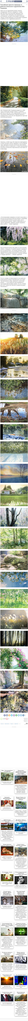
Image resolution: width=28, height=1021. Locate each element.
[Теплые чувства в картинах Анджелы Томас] (7, 855)
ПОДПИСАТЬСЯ (18, 1)
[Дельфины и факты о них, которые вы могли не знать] (21, 831)
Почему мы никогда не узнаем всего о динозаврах (7, 953)
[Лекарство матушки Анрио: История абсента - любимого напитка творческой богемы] (21, 935)
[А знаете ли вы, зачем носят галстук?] (7, 1001)
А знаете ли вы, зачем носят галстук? (7, 993)
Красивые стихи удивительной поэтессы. (7, 987)
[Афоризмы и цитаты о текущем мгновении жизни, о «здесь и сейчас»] (1, 1)
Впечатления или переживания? (21, 993)
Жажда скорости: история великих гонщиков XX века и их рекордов (21, 954)
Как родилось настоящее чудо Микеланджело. (7, 906)
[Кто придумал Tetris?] (21, 984)
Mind (27, 723)
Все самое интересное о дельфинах (21, 833)
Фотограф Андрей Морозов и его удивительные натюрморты (21, 893)
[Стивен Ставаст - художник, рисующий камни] (21, 856)
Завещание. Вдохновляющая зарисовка (7, 798)
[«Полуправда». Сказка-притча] (7, 880)
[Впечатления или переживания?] (21, 1000)
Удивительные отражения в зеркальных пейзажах (7, 820)
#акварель (26, 721)
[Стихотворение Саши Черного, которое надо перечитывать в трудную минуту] (7, 935)
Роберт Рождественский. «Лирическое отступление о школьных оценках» (21, 874)
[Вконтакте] (7, 715)
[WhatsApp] (16, 715)
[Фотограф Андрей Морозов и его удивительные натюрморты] (21, 904)
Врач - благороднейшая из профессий (7, 771)
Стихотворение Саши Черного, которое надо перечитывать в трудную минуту (7, 925)
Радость (12, 723)
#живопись (26, 720)
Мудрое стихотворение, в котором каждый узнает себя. (21, 886)
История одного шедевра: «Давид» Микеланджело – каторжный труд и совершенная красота (7, 893)
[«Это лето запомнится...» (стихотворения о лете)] (27, 1)
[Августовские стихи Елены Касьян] (7, 984)
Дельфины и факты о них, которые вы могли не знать (20, 820)
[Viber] (14, 715)
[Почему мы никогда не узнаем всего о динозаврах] (7, 962)
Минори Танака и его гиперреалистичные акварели (21, 798)
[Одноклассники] (9, 715)
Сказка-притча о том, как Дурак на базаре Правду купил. (7, 883)
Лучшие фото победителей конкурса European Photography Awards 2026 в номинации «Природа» (21, 772)
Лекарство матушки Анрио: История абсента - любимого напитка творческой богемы (21, 925)
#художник (26, 718)
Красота (2, 723)
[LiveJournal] (23, 715)
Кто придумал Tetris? (21, 974)
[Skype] (19, 715)
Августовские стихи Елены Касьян (7, 975)
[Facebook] (5, 715)
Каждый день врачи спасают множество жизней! (7, 782)
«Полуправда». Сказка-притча (7, 873)
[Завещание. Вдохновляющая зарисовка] (7, 806)
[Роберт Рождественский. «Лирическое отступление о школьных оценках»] (21, 883)
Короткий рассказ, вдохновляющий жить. (7, 808)
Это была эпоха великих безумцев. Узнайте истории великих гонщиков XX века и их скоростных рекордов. (21, 966)
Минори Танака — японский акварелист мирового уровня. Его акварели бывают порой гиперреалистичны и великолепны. (21, 812)
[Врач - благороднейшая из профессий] (7, 780)
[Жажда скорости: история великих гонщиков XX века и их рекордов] (21, 963)
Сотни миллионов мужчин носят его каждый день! (7, 1003)
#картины (26, 719)
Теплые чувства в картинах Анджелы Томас (7, 845)
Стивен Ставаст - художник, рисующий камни (21, 845)
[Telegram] (12, 715)
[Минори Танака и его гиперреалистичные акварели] (21, 809)
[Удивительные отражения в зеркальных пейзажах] (7, 829)
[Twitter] (21, 715)
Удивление (16, 723)
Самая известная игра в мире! (21, 987)
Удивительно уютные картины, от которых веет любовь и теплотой (7, 857)
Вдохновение (7, 723)
